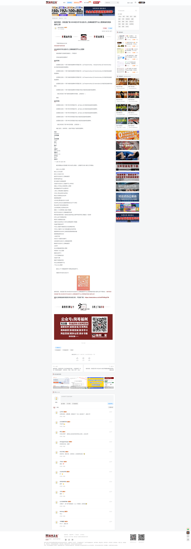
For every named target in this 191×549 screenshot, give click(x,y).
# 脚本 (72, 350)
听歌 (127, 16)
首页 (64, 2)
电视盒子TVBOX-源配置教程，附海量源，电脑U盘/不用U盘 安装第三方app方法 (131, 119)
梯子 (124, 16)
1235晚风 (62, 521)
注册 (131, 3)
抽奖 (123, 37)
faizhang (62, 511)
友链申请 (66, 534)
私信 (111, 28)
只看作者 (111, 407)
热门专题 (87, 2)
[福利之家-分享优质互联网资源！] (52, 536)
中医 (123, 29)
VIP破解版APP (80, 542)
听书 (131, 16)
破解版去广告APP (72, 542)
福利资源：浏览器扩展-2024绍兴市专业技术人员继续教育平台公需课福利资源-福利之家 (82, 23)
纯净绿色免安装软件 (63, 542)
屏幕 (123, 32)
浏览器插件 (57, 46)
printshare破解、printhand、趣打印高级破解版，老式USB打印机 (131, 112)
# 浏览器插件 (58, 350)
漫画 (123, 34)
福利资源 (62, 46)
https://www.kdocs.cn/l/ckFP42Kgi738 (97, 297)
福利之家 (55, 18)
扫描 (119, 34)
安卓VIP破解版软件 (89, 542)
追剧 (135, 16)
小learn (61, 461)
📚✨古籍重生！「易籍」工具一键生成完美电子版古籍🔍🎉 (131, 48)
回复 (64, 416)
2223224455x (63, 481)
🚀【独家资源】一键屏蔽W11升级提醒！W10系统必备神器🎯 (131, 67)
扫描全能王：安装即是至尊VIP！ (131, 124)
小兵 (61, 491)
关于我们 (82, 534)
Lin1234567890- (64, 501)
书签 (119, 37)
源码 (127, 34)
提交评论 (110, 403)
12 (104, 31)
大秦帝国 (131, 34)
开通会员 (142, 2)
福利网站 (56, 542)
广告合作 (77, 534)
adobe (127, 37)
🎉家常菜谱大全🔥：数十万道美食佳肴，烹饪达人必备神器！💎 (131, 54)
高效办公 (61, 18)
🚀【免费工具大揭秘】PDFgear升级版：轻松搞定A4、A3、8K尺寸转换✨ (131, 80)
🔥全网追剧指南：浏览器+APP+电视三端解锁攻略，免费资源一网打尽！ (131, 99)
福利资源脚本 (61, 27)
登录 (128, 3)
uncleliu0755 (63, 471)
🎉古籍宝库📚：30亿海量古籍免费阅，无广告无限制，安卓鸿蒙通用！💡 (131, 61)
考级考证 (128, 29)
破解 (132, 29)
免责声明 (71, 534)
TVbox (119, 16)
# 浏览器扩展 (65, 350)
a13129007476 (63, 422)
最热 (58, 407)
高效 (127, 32)
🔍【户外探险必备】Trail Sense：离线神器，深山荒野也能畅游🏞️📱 (131, 74)
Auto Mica (62, 451)
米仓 (61, 431)
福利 (119, 29)
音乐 (119, 32)
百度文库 (131, 32)
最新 (54, 407)
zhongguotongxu (64, 441)
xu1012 (61, 412)
